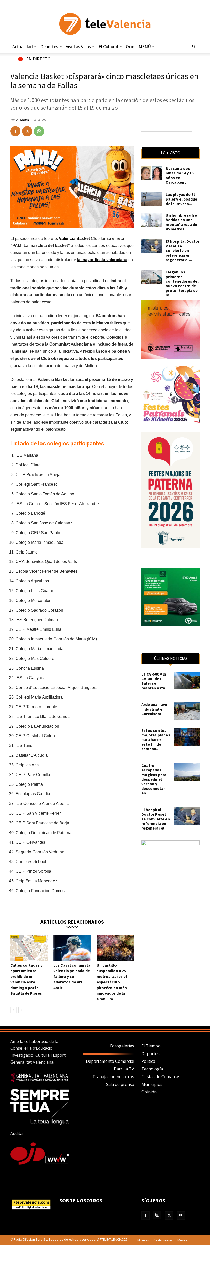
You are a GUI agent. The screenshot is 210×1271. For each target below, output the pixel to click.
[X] (27, 131)
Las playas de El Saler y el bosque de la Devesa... (181, 199)
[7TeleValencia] (105, 24)
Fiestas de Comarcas (160, 1076)
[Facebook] (15, 131)
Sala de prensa (120, 1084)
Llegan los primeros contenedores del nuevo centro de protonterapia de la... (182, 283)
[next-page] (21, 1010)
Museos (143, 1240)
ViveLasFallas (78, 46)
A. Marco (22, 119)
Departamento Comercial (110, 1061)
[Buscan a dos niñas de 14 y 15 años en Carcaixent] (151, 173)
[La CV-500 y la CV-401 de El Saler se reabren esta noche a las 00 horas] (187, 680)
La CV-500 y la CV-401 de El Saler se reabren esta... (154, 680)
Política (148, 1061)
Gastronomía (163, 1240)
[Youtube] (181, 1215)
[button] (193, 46)
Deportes (49, 46)
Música (182, 1240)
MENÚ (145, 46)
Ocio (130, 46)
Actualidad (22, 46)
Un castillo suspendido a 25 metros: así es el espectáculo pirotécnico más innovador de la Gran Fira (112, 982)
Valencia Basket (74, 238)
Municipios (151, 1084)
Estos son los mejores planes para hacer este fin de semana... (155, 739)
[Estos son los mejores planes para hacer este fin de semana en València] (187, 737)
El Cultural (108, 46)
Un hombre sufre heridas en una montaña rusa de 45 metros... (181, 222)
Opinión (149, 1092)
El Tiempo (151, 1046)
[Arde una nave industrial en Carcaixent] (187, 711)
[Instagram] (157, 1215)
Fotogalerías (122, 1046)
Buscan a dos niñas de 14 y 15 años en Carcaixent (180, 175)
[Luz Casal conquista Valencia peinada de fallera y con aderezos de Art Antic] (72, 947)
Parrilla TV (124, 1069)
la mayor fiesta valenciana (102, 260)
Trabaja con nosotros (113, 1076)
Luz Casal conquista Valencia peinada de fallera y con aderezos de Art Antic (71, 976)
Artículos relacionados (72, 921)
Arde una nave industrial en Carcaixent (154, 709)
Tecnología (152, 1069)
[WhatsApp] (39, 131)
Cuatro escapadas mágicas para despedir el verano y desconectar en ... (153, 779)
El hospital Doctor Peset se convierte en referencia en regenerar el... (183, 250)
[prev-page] (13, 1010)
